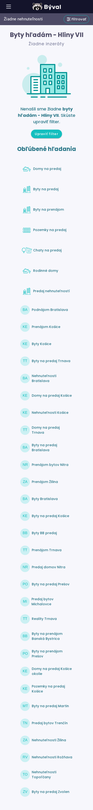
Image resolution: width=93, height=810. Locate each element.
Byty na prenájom (48, 209)
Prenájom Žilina (45, 481)
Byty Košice (41, 343)
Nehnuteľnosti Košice (50, 412)
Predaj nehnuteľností (51, 291)
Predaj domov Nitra (48, 567)
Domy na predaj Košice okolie (52, 671)
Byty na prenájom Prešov (47, 654)
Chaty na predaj (47, 250)
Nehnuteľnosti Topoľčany (44, 774)
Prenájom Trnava (47, 550)
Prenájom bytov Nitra (50, 464)
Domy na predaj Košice (52, 395)
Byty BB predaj (44, 533)
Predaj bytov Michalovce (42, 601)
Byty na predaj (45, 189)
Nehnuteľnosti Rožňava (52, 757)
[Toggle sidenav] (8, 6)
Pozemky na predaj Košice (48, 689)
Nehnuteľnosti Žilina (49, 740)
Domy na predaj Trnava (46, 430)
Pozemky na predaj (49, 230)
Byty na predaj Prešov (50, 584)
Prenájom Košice (46, 326)
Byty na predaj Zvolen (50, 791)
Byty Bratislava (45, 498)
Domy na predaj (47, 168)
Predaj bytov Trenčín (50, 723)
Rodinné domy (45, 270)
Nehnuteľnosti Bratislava (44, 378)
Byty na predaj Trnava (51, 361)
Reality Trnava (44, 618)
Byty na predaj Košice (50, 516)
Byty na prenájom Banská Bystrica (47, 636)
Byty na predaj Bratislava (44, 447)
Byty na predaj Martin (50, 706)
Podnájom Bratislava (50, 309)
